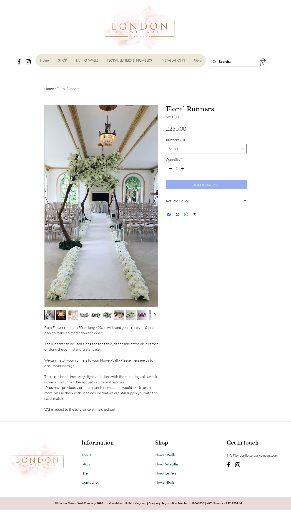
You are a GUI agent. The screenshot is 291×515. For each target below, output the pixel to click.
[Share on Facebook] (169, 214)
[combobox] (206, 148)
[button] (263, 62)
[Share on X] (195, 214)
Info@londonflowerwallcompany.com (252, 455)
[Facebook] (19, 61)
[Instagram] (28, 61)
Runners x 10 (177, 140)
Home (49, 88)
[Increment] (183, 168)
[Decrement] (170, 168)
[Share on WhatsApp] (186, 214)
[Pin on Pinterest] (177, 214)
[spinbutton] (176, 168)
